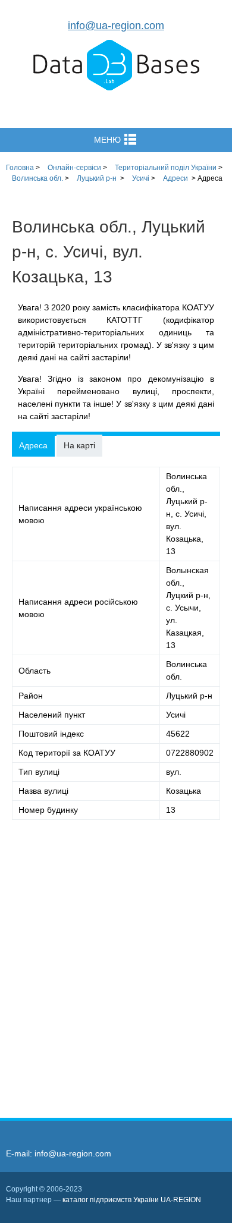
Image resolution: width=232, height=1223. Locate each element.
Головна (20, 168)
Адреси (175, 178)
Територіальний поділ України (166, 168)
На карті (79, 445)
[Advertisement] (116, 960)
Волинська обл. (37, 178)
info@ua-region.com (116, 26)
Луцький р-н (97, 178)
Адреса (33, 445)
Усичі (140, 178)
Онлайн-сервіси (74, 168)
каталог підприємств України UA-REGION (131, 1200)
